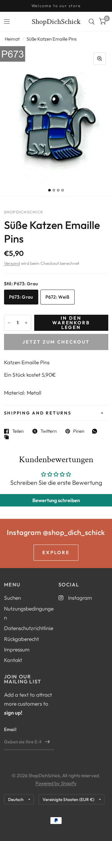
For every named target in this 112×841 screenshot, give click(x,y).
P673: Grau (21, 297)
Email (10, 729)
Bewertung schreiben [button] (56, 500)
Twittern (48, 431)
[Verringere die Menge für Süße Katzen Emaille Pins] (9, 323)
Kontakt (13, 660)
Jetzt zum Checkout (56, 342)
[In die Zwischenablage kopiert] (8, 437)
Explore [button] (56, 552)
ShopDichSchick (56, 21)
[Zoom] (99, 58)
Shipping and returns (38, 413)
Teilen (18, 431)
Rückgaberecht (21, 639)
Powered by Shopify (55, 783)
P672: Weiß (57, 297)
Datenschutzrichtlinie (28, 628)
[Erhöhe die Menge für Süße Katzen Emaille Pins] (26, 323)
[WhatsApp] (96, 431)
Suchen (12, 597)
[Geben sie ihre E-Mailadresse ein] (47, 742)
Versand (12, 263)
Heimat (12, 39)
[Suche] (91, 22)
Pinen (78, 431)
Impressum (17, 649)
